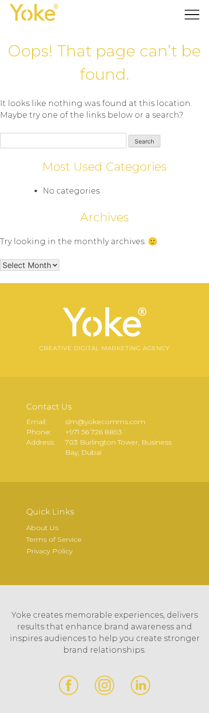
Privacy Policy (49, 551)
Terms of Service (54, 539)
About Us (42, 527)
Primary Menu (192, 14)
